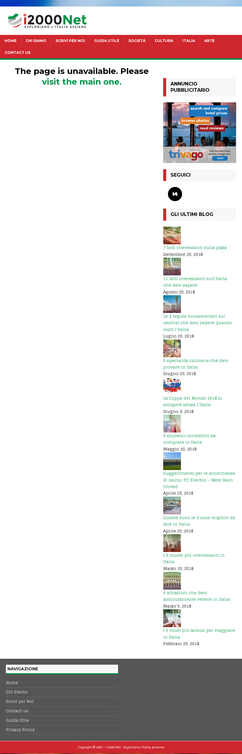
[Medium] (175, 194)
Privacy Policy (20, 729)
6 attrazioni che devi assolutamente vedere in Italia (196, 596)
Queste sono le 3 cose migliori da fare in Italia (199, 521)
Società (136, 40)
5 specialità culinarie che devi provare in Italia (195, 364)
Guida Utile (106, 40)
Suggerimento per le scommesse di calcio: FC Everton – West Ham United (199, 479)
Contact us (17, 52)
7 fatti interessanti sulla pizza (195, 247)
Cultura (164, 40)
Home (10, 40)
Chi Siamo (36, 40)
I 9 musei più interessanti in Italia (194, 558)
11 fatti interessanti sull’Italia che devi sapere (195, 282)
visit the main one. (82, 82)
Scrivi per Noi (70, 40)
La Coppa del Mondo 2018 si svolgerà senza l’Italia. (192, 401)
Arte (209, 40)
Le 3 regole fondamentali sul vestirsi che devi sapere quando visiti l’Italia (197, 322)
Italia (188, 40)
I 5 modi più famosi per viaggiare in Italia (199, 633)
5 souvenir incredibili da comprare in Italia (189, 439)
